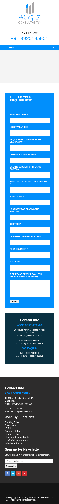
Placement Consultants (17, 437)
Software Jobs (12, 431)
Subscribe (11, 466)
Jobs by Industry (13, 443)
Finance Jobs (12, 434)
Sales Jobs (10, 425)
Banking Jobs (12, 422)
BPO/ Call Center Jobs (16, 440)
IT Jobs (9, 428)
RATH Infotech (11, 500)
